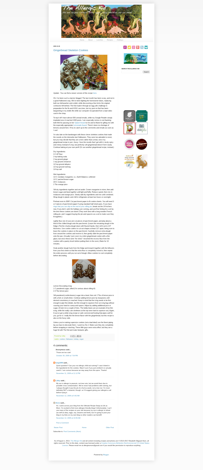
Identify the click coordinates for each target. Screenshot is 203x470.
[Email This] (71, 336)
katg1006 (59, 363)
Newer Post (58, 427)
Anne (58, 403)
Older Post (110, 427)
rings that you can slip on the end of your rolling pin (72, 206)
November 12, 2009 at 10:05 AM (68, 418)
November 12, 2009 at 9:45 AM (68, 396)
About (90, 40)
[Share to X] (76, 336)
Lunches (100, 40)
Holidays (120, 40)
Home (82, 40)
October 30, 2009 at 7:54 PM (67, 356)
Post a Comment (62, 423)
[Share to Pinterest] (80, 336)
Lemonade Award (80, 125)
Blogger (106, 455)
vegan (81, 339)
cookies (62, 339)
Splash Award (80, 123)
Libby (58, 380)
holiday (76, 339)
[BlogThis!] (73, 336)
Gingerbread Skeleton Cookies (70, 50)
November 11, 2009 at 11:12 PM (68, 373)
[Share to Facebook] (78, 336)
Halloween (69, 339)
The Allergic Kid (76, 441)
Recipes (110, 40)
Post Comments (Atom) (72, 431)
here (94, 93)
